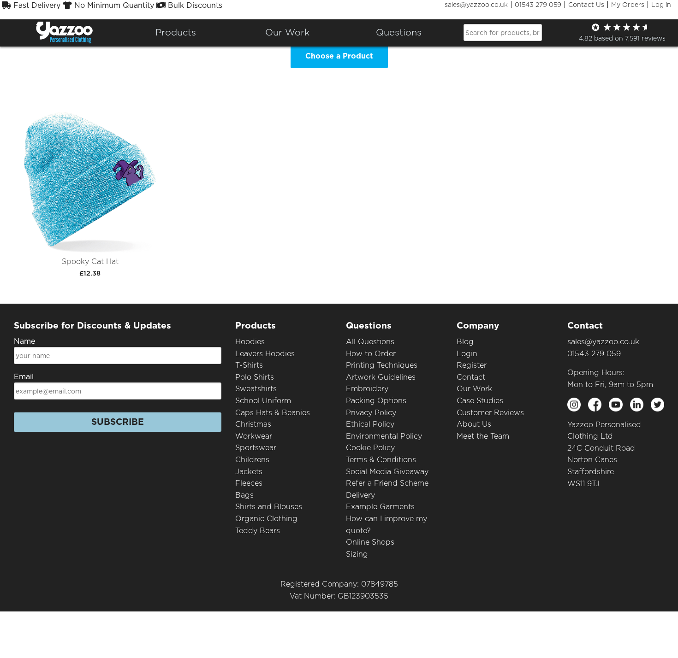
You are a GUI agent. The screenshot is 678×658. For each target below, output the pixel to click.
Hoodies (250, 341)
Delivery (360, 495)
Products (175, 32)
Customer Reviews (490, 412)
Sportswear (255, 447)
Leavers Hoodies (265, 353)
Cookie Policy (370, 447)
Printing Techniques (381, 365)
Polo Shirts (254, 377)
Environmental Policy (384, 436)
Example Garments (380, 506)
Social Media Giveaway (387, 471)
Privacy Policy (371, 412)
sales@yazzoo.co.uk (476, 4)
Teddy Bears (257, 530)
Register (472, 365)
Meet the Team (483, 436)
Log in (661, 4)
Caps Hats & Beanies (272, 412)
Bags (244, 495)
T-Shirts (249, 365)
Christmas (253, 424)
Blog (465, 341)
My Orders (627, 4)
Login (467, 353)
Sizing (357, 554)
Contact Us (586, 4)
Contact (471, 377)
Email (24, 376)
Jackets (248, 471)
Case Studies (480, 400)
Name (24, 341)
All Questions (370, 341)
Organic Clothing (266, 518)
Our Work (474, 388)
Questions (399, 32)
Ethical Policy (370, 424)
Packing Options (376, 400)
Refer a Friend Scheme (387, 483)
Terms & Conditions (381, 459)
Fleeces (248, 483)
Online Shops (370, 542)
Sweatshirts (256, 388)
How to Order (371, 353)
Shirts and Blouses (268, 506)
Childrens (252, 459)
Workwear (253, 436)
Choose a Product (339, 56)
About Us (474, 424)
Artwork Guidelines (381, 377)
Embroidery (367, 388)
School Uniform (263, 400)
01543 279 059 (538, 4)
